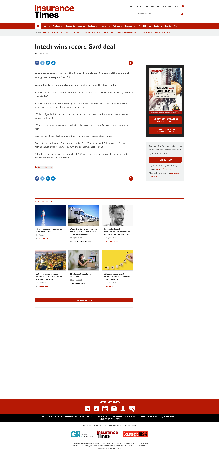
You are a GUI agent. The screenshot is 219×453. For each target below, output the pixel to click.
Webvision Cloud (115, 449)
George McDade (112, 241)
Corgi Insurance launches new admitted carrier (49, 230)
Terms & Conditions (74, 416)
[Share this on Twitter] (42, 63)
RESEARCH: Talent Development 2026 (154, 32)
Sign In (177, 6)
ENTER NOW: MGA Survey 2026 (123, 32)
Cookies (141, 416)
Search (182, 14)
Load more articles (84, 300)
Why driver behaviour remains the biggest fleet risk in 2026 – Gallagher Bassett (83, 231)
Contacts (57, 416)
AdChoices (130, 416)
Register (155, 6)
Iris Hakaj (109, 286)
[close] (133, 58)
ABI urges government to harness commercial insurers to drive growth (117, 276)
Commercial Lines (45, 167)
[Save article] (131, 63)
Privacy (90, 416)
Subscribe (166, 6)
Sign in (101, 58)
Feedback (170, 416)
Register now (165, 160)
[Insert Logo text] (54, 17)
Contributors (103, 416)
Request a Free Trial (138, 6)
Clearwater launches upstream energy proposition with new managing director (117, 231)
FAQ (161, 416)
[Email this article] (53, 63)
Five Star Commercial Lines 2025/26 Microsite (165, 120)
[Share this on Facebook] (37, 63)
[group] (176, 26)
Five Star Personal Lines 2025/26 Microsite (165, 130)
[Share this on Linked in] (48, 63)
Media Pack (117, 416)
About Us (46, 416)
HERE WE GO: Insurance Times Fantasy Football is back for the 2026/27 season (76, 32)
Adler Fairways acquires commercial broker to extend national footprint (49, 276)
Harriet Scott (43, 239)
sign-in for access (164, 169)
